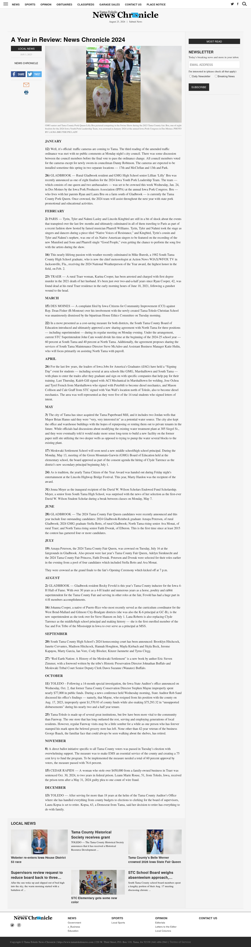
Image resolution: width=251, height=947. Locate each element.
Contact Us (133, 4)
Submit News (135, 21)
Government (74, 922)
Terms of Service (180, 942)
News (16, 4)
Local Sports (118, 922)
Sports (30, 4)
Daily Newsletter (201, 76)
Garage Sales (109, 4)
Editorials (160, 922)
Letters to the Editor (166, 926)
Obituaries (64, 4)
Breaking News (226, 76)
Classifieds (85, 4)
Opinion (45, 4)
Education (73, 930)
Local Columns (163, 930)
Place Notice (156, 4)
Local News (26, 48)
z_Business (74, 926)
